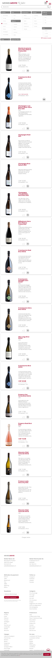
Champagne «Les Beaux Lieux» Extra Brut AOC (25, 107)
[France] (12, 15)
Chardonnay (7, 638)
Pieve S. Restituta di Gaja (35, 618)
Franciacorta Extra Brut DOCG (25, 308)
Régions (6, 612)
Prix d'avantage (33, 593)
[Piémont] (12, 29)
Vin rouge (31, 595)
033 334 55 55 (7, 564)
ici (19, 655)
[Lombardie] (12, 26)
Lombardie (7, 627)
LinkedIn (31, 580)
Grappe (31, 602)
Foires (31, 639)
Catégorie (32, 591)
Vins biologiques (33, 607)
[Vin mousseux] (1, 23)
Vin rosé (31, 598)
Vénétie (6, 628)
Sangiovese (7, 643)
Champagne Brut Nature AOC (24, 164)
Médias (31, 643)
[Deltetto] (22, 20)
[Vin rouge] (1, 18)
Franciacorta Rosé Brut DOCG (24, 251)
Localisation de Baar (34, 638)
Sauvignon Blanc (8, 646)
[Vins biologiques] (1, 31)
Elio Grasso (32, 627)
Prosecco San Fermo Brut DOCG (24, 395)
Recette (31, 648)
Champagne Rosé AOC (24, 135)
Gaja (30, 614)
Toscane (6, 620)
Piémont (6, 618)
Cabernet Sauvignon (9, 636)
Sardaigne (6, 621)
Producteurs (33, 612)
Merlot (5, 641)
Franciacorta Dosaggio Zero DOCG (23, 280)
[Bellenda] (22, 15)
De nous (31, 634)
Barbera (6, 639)
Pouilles (6, 614)
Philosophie (32, 645)
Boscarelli (31, 628)
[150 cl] (43, 22)
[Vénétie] (12, 34)
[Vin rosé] (1, 26)
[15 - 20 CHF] (43, 33)
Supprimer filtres (15, 39)
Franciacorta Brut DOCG (24, 77)
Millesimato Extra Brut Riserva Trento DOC (24, 222)
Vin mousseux (33, 600)
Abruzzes (6, 630)
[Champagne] (12, 24)
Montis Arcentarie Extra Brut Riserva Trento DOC (24, 49)
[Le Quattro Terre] (22, 26)
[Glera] (33, 18)
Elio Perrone (32, 630)
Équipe (31, 641)
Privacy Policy (6, 601)
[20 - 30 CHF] (43, 36)
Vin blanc (31, 596)
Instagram (32, 577)
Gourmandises (33, 609)
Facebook (31, 578)
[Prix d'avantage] (1, 15)
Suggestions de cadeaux (35, 603)
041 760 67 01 (32, 564)
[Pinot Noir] (33, 26)
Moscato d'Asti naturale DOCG (23, 453)
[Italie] (12, 18)
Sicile (5, 623)
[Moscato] (33, 20)
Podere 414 (32, 623)
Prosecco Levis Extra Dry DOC (23, 481)
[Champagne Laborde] (22, 18)
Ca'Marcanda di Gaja (34, 616)
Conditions (32, 646)
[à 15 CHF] (43, 30)
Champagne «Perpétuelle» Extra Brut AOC (23, 193)
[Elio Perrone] (22, 23)
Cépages (6, 634)
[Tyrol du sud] (12, 32)
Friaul (5, 616)
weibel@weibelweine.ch (10, 566)
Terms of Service (12, 601)
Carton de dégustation (35, 605)
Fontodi (31, 625)
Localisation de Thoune (35, 636)
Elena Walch (32, 620)
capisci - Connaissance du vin (36, 650)
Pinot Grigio (7, 648)
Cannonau (6, 650)
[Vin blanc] (1, 20)
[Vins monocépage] (1, 34)
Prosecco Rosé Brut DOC (25, 424)
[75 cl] (43, 19)
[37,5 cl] (43, 17)
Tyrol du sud (7, 625)
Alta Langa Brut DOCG (23, 337)
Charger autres (26, 537)
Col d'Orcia (32, 621)
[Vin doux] (1, 29)
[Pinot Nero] (33, 23)
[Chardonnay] (33, 15)
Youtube (31, 582)
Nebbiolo (6, 645)
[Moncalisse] (22, 29)
